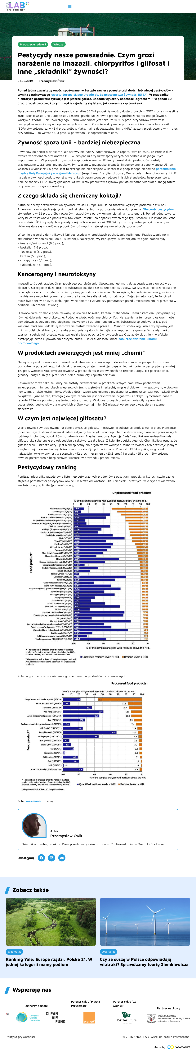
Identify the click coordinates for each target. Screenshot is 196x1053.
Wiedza (58, 44)
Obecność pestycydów (158, 209)
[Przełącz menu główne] (70, 6)
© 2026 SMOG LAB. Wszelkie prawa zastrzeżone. (156, 1036)
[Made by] (178, 1047)
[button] (41, 857)
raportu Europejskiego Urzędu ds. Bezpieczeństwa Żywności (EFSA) (99, 94)
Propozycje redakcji (33, 44)
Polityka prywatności (20, 1036)
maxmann (33, 801)
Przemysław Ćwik (51, 81)
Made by (159, 1047)
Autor (54, 831)
